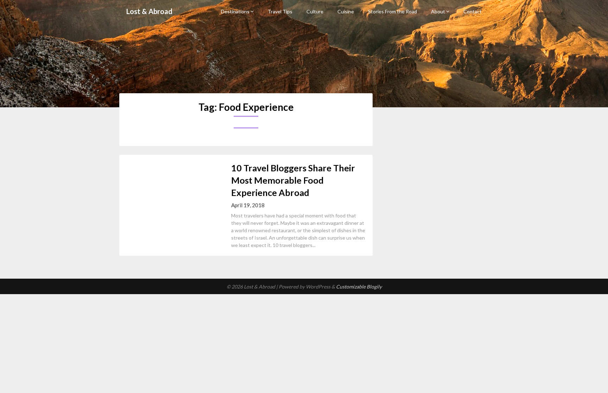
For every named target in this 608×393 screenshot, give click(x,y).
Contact (472, 11)
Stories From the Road (392, 11)
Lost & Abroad (149, 11)
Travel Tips (280, 11)
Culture (314, 11)
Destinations (235, 11)
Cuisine (345, 11)
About (438, 11)
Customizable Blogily (359, 287)
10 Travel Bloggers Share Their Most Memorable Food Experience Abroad (293, 180)
